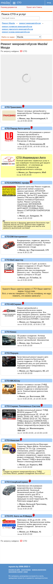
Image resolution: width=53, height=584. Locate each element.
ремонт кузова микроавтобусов (16, 32)
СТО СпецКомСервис (16, 482)
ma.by (5, 2)
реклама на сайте (14, 570)
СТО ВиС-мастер (13, 260)
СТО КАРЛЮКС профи (16, 183)
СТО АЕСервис (12, 304)
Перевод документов (9, 7)
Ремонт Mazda (8, 23)
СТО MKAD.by (12, 381)
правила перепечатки (39, 570)
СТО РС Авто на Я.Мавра (18, 516)
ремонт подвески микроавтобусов (17, 26)
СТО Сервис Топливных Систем (22, 406)
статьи (25, 572)
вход (49, 3)
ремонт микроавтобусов (30, 23)
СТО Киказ (10, 332)
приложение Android (16, 572)
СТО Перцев (11, 353)
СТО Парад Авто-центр (17, 128)
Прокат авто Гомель (34, 7)
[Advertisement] (26, 551)
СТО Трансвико (13, 107)
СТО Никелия (11, 440)
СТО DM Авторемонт (16, 236)
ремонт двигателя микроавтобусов (17, 29)
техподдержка (26, 570)
